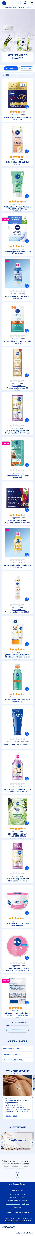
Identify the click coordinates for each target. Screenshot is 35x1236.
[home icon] (2, 7)
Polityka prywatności (17, 1197)
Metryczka (25, 1204)
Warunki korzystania (17, 1194)
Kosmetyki (10, 7)
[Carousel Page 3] (17, 1073)
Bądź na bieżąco (17, 1184)
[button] (27, 107)
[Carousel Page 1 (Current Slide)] (14, 1073)
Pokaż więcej (17, 1030)
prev (2, 1097)
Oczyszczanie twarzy (13, 1060)
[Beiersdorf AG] (8, 1227)
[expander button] (17, 1175)
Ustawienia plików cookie (17, 1201)
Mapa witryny (18, 1207)
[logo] (4, 3)
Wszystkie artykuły (13, 1204)
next (32, 1097)
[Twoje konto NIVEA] (24, 3)
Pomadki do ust (11, 1054)
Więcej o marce (17, 1213)
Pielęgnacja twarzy (12, 1048)
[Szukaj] (19, 3)
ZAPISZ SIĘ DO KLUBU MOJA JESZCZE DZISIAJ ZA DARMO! (17, 1220)
